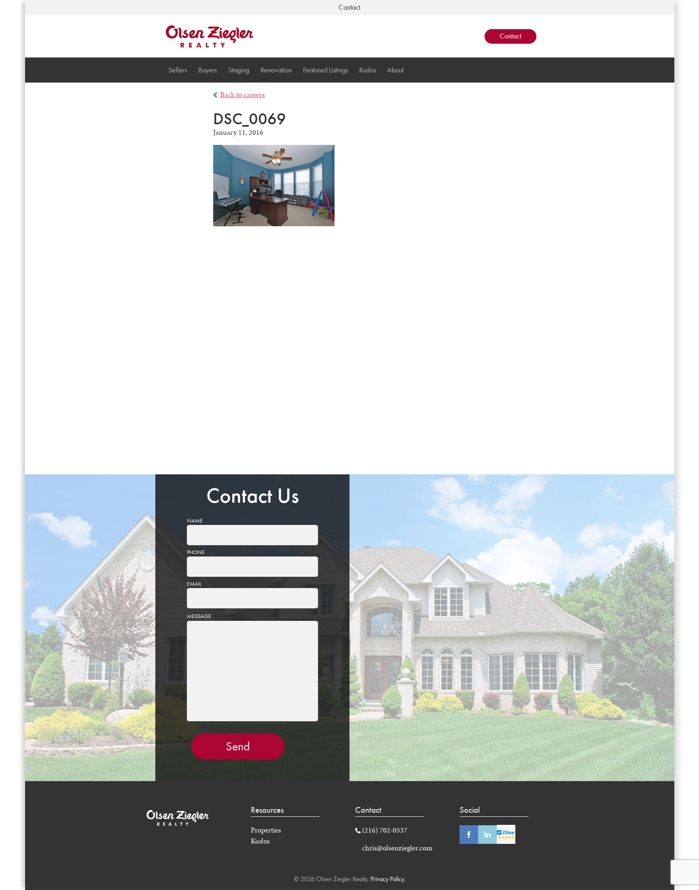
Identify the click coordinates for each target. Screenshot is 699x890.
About (395, 70)
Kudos (367, 70)
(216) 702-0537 (384, 830)
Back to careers (242, 95)
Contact (510, 36)
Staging (238, 70)
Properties (266, 830)
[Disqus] (349, 356)
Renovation (276, 70)
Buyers (207, 70)
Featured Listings (325, 70)
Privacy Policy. (387, 879)
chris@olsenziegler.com (397, 848)
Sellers (177, 70)
